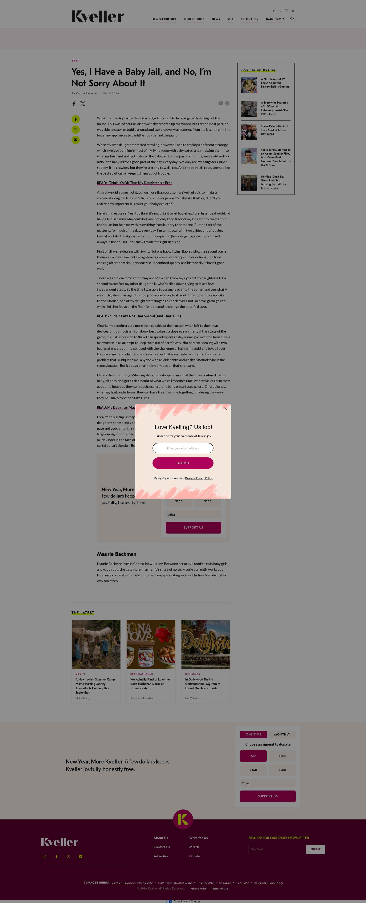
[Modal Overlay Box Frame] (183, 451)
